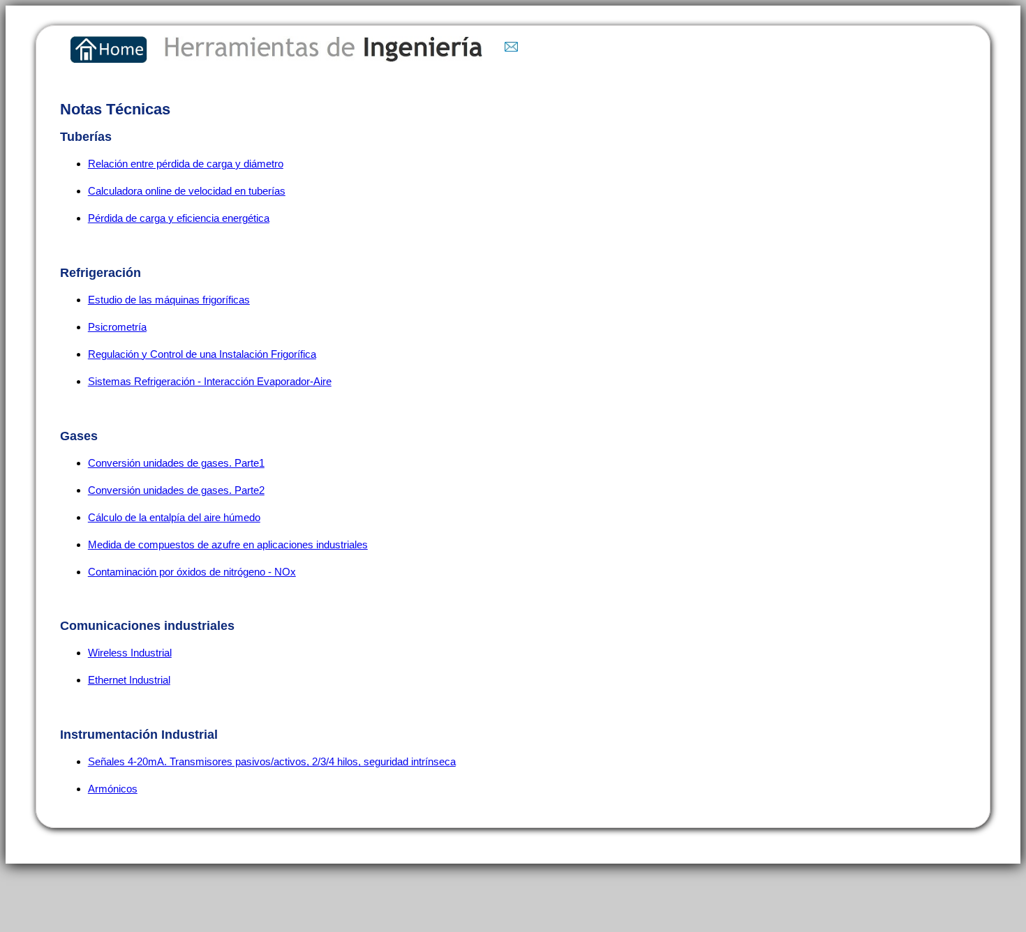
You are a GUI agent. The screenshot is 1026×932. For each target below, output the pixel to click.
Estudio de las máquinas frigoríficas (169, 300)
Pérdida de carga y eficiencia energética (178, 218)
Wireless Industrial (130, 653)
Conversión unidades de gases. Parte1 (176, 463)
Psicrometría (117, 327)
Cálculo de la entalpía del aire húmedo (174, 517)
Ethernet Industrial (129, 680)
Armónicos (112, 789)
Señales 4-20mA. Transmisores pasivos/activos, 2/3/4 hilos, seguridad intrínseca (272, 761)
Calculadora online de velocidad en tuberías (186, 191)
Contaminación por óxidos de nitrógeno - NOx (192, 572)
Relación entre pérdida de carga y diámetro (185, 164)
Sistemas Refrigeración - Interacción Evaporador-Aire (210, 381)
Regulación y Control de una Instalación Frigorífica (202, 354)
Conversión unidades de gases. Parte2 (176, 490)
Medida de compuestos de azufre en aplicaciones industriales (228, 544)
